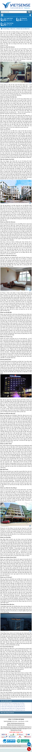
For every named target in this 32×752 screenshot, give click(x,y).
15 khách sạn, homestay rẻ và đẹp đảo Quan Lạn (13, 710)
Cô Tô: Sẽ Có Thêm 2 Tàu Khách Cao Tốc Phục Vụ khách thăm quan (14, 703)
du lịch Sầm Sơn (19, 36)
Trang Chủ (16, 5)
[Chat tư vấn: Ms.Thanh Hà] (20, 20)
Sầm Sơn (8, 47)
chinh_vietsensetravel (5, 20)
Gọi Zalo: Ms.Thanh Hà (18, 19)
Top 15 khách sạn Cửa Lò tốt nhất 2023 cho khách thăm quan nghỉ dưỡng (14, 705)
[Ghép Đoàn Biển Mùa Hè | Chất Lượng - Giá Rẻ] (1, 29)
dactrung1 (5, 25)
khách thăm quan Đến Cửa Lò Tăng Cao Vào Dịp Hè (14, 708)
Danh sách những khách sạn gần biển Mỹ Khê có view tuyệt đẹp (14, 706)
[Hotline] (29, 749)
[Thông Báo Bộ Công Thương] (9, 743)
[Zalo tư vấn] (29, 744)
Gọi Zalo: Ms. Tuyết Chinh (2, 19)
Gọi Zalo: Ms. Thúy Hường (2, 24)
